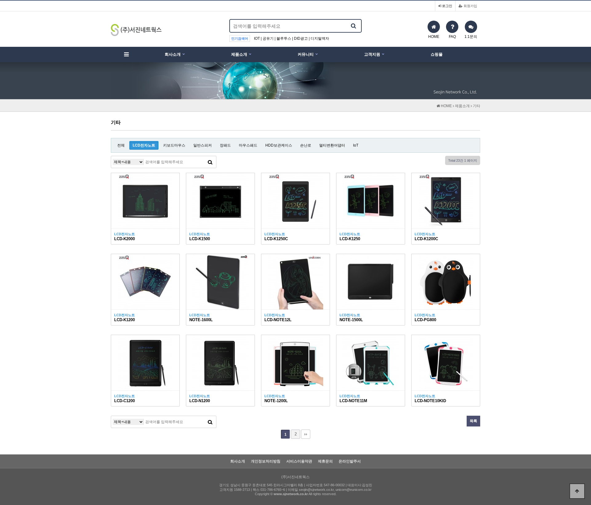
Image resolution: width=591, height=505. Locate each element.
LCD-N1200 (199, 400)
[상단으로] (577, 491)
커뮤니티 (306, 54)
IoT (355, 145)
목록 (473, 421)
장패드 (225, 145)
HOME (446, 106)
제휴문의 (325, 461)
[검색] (353, 26)
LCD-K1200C (426, 238)
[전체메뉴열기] (126, 54)
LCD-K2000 (124, 238)
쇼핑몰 (437, 54)
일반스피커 (202, 145)
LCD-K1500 (199, 238)
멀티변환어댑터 (332, 145)
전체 (121, 145)
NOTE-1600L (201, 319)
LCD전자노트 (144, 145)
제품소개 (239, 54)
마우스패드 (248, 145)
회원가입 (470, 6)
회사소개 (173, 54)
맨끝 (305, 434)
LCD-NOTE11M (353, 400)
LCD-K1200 (124, 319)
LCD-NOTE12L (277, 319)
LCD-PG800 (425, 319)
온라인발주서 (350, 461)
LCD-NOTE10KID (430, 400)
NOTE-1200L (276, 400)
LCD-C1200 (124, 400)
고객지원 (372, 54)
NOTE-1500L (351, 319)
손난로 (305, 145)
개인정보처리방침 (265, 461)
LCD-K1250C (276, 238)
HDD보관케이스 (278, 145)
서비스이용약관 (299, 461)
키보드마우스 (174, 145)
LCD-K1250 (350, 238)
